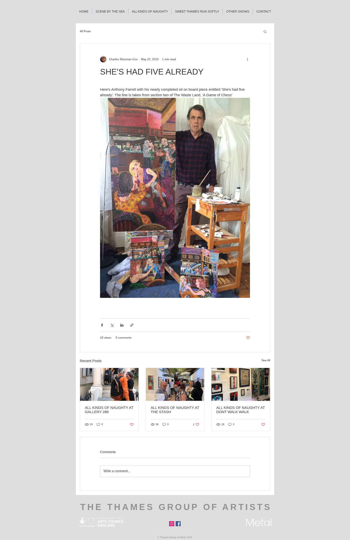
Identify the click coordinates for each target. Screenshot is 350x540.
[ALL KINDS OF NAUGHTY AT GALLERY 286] (109, 384)
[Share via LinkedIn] (122, 325)
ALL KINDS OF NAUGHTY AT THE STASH (175, 410)
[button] (265, 31)
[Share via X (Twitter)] (112, 325)
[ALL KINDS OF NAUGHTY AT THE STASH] (175, 384)
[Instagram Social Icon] (171, 523)
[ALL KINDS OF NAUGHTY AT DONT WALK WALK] (240, 384)
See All (265, 360)
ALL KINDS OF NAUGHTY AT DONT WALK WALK (240, 410)
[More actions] (247, 59)
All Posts (85, 31)
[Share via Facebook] (102, 325)
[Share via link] (132, 325)
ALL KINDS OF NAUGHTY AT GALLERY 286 (109, 410)
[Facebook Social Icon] (178, 523)
